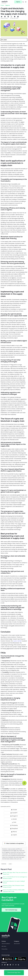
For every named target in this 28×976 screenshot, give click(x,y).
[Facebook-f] (13, 964)
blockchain (4, 863)
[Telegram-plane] (15, 964)
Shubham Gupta (4, 18)
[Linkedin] (10, 964)
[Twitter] (4, 964)
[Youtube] (7, 964)
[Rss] (18, 964)
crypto (10, 863)
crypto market (17, 641)
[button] (18, 2)
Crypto (2, 5)
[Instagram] (2, 964)
